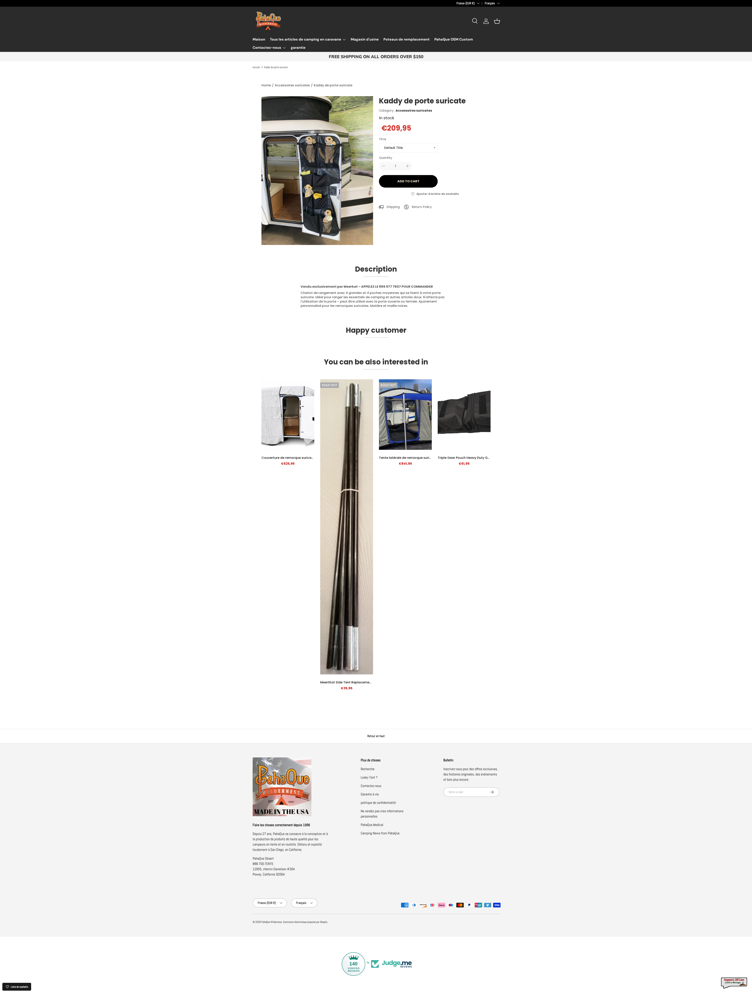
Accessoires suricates (292, 85)
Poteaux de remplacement (406, 39)
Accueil (256, 67)
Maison (259, 39)
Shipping (393, 207)
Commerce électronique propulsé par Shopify (305, 922)
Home (266, 85)
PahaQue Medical (372, 824)
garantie (298, 47)
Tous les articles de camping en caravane (305, 39)
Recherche (367, 769)
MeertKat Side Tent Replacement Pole (350, 682)
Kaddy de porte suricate (276, 67)
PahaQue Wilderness (271, 922)
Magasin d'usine (365, 39)
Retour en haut (376, 736)
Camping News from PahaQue (380, 833)
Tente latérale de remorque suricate (408, 457)
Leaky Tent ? (369, 777)
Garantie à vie (370, 794)
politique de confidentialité (378, 802)
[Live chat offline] (734, 983)
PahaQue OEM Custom (453, 39)
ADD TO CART (408, 181)
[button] (497, 21)
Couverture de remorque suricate (288, 457)
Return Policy (422, 207)
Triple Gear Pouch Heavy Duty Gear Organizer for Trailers (482, 457)
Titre (382, 139)
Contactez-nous (267, 47)
